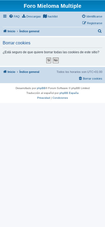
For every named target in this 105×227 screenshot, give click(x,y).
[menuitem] (14, 16)
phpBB (41, 88)
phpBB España (69, 92)
